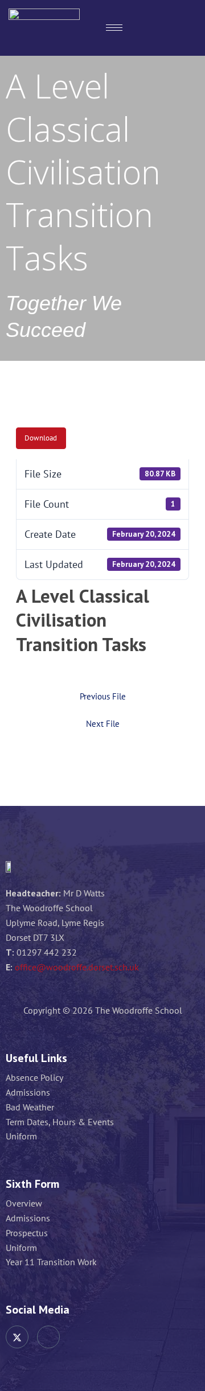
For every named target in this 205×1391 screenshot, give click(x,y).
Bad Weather (30, 1107)
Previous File (103, 697)
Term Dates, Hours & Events (60, 1122)
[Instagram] (48, 1337)
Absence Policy (34, 1077)
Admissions (28, 1092)
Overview (24, 1203)
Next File (103, 724)
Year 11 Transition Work (51, 1262)
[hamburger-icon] (114, 27)
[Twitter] (17, 1337)
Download (40, 438)
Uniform (21, 1136)
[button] (182, 27)
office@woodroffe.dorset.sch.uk (77, 967)
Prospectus (27, 1233)
